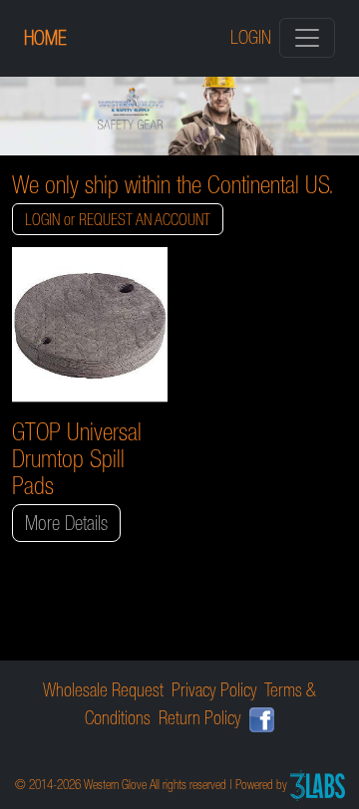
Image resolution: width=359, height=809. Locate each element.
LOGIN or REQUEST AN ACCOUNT (117, 219)
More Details (66, 523)
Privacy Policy (214, 689)
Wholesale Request (103, 689)
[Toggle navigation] (307, 38)
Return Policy (200, 717)
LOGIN (250, 37)
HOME (45, 38)
